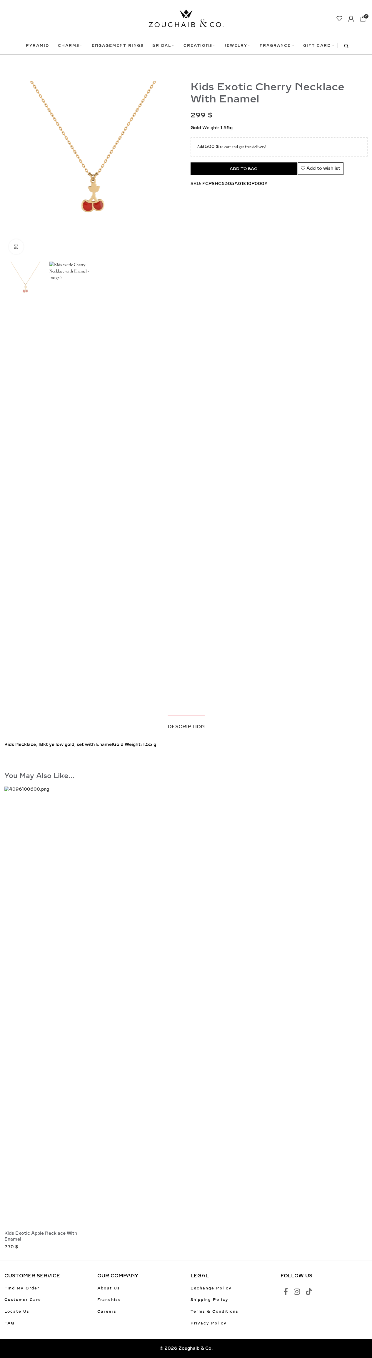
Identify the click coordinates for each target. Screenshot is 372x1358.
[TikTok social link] (309, 1292)
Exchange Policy (211, 1288)
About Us (108, 1288)
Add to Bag (243, 169)
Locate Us (16, 1311)
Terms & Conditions (214, 1311)
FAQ (9, 1323)
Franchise (109, 1300)
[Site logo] (186, 18)
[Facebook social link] (286, 1292)
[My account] (351, 18)
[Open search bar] (343, 46)
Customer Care (22, 1300)
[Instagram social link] (297, 1292)
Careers (106, 1311)
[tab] (186, 724)
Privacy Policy (209, 1323)
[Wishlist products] (339, 18)
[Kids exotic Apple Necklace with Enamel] (47, 1007)
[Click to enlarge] (16, 246)
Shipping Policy (209, 1300)
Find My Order (21, 1288)
